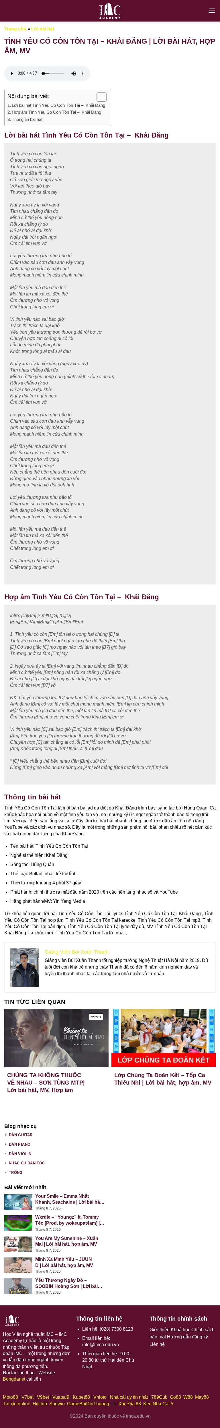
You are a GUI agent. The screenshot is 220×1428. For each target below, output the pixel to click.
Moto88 (10, 1397)
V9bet (43, 1397)
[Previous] (14, 1048)
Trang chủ (15, 28)
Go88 (175, 1397)
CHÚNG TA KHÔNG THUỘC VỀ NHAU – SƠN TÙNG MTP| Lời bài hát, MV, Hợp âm (46, 1082)
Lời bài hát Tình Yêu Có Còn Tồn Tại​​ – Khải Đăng (58, 105)
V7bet (27, 1397)
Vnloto (100, 1397)
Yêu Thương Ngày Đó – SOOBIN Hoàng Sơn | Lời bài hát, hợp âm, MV (66, 1284)
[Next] (206, 1048)
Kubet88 (81, 1397)
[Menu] (212, 10)
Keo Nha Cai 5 (158, 1403)
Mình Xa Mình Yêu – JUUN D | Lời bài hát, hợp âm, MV (64, 1262)
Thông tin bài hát (27, 119)
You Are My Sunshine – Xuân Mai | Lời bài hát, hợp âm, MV (66, 1241)
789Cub (159, 1397)
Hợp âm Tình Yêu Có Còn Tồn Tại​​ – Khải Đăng (56, 112)
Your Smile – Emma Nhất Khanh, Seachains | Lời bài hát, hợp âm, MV (69, 1199)
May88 (202, 1397)
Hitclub (40, 1403)
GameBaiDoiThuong (88, 1403)
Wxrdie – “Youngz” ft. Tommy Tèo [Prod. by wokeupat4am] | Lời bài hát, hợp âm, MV (67, 1220)
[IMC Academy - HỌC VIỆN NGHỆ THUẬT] (110, 11)
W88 (188, 1397)
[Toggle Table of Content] (98, 97)
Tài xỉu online (16, 1403)
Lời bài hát (42, 28)
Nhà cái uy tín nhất (129, 1397)
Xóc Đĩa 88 (129, 1403)
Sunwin (57, 1403)
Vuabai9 (60, 1397)
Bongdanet (14, 1379)
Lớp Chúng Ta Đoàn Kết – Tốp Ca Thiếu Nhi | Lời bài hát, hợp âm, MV (162, 1079)
